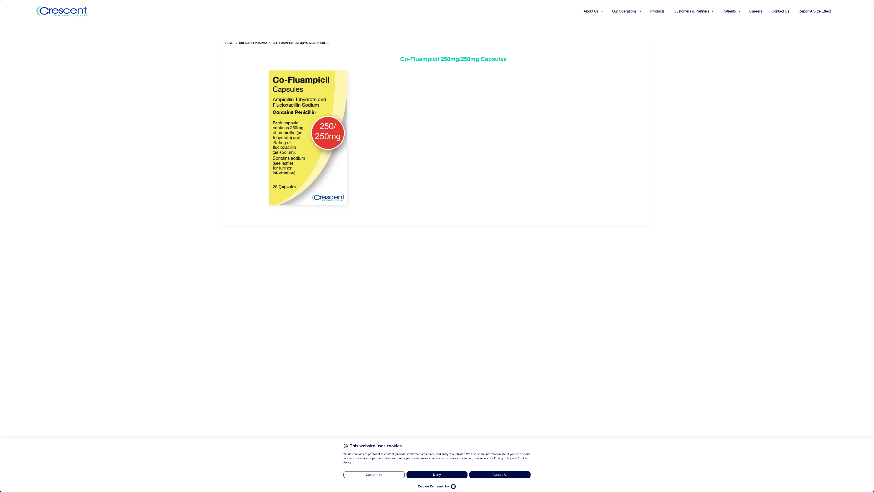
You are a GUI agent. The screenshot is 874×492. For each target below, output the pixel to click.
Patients (729, 11)
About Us (591, 11)
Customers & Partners (691, 11)
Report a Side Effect (814, 11)
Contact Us (780, 11)
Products (657, 11)
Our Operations (624, 11)
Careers (755, 11)
